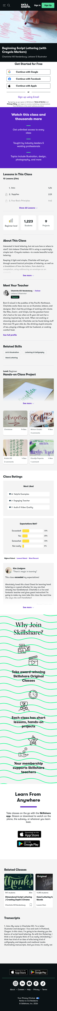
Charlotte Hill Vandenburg (25, 291)
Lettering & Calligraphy (34, 352)
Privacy (36, 989)
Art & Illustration (12, 352)
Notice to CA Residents (28, 1001)
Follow (37, 291)
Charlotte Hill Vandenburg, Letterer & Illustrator (24, 57)
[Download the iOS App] (18, 972)
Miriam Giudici (36, 429)
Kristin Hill (8, 458)
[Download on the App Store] (28, 834)
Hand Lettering (11, 358)
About (12, 989)
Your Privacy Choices (26, 998)
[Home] (26, 5)
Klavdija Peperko (37, 458)
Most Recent (33, 558)
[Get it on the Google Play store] (28, 844)
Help (29, 989)
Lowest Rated (21, 558)
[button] (4, 5)
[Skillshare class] (18, 882)
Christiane (8, 429)
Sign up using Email (28, 97)
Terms (44, 989)
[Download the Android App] (38, 972)
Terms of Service (39, 102)
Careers (21, 989)
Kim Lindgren (19, 568)
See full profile (10, 335)
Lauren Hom (41, 905)
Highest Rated (9, 558)
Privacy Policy (12, 104)
